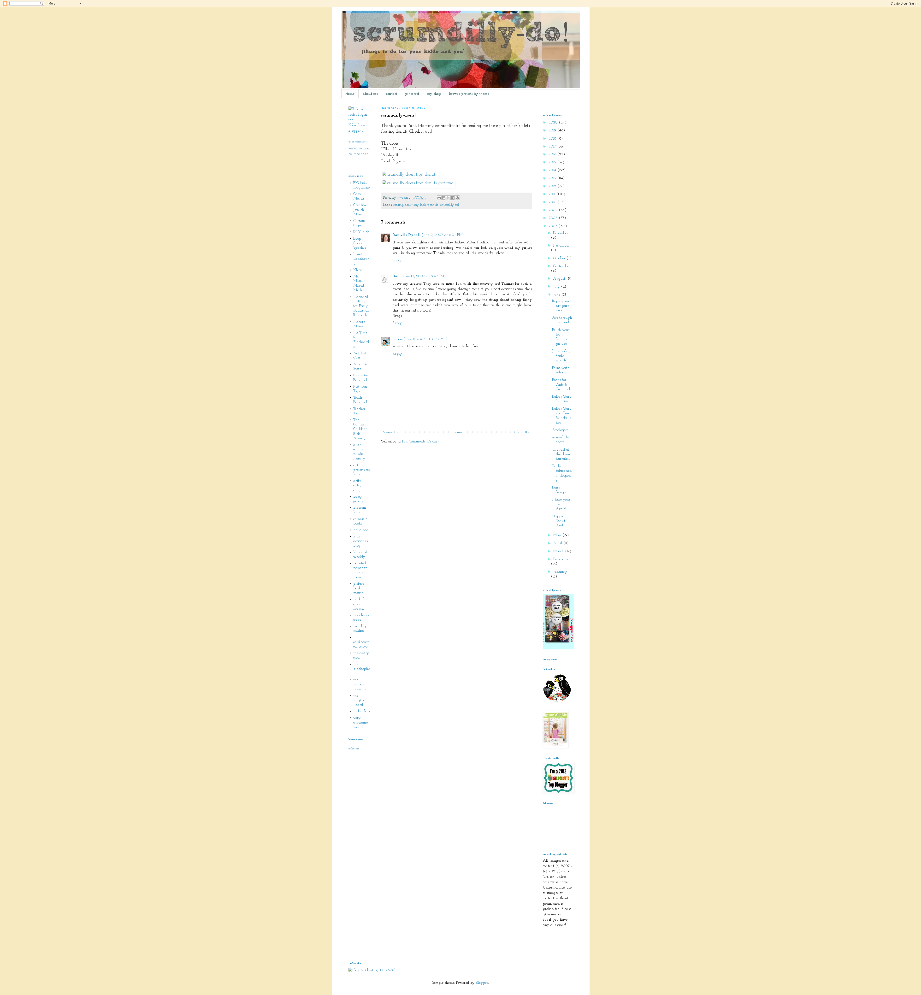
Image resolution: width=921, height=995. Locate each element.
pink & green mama (359, 603)
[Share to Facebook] (452, 197)
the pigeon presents (359, 684)
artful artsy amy (358, 485)
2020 (554, 122)
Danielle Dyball (407, 235)
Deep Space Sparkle (359, 243)
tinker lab (361, 711)
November (561, 245)
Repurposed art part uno (561, 305)
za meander (358, 154)
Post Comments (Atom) (420, 441)
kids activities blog (360, 541)
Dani (397, 276)
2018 (553, 139)
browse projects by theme (469, 94)
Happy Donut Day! (558, 520)
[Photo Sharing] (410, 174)
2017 (553, 146)
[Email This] (439, 197)
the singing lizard (359, 700)
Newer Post (391, 432)
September (561, 266)
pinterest (412, 94)
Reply (397, 260)
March (559, 551)
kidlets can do (429, 205)
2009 (554, 210)
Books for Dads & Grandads (561, 384)
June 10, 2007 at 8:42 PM (423, 276)
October (560, 258)
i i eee (398, 339)
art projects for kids (361, 469)
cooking (398, 205)
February (560, 559)
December (560, 233)
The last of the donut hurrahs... (561, 454)
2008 (554, 218)
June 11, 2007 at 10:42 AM (425, 339)
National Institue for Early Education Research (361, 306)
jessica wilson (359, 148)
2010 (553, 202)
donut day (412, 205)
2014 (553, 170)
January (560, 572)
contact (391, 94)
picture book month (358, 588)
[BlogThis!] (443, 197)
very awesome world (360, 722)
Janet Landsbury (361, 258)
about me (370, 94)
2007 (554, 226)
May (557, 535)
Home (349, 94)
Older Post (522, 432)
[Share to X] (448, 197)
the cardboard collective (361, 642)
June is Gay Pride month (561, 355)
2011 (552, 194)
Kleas (357, 270)
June (557, 295)
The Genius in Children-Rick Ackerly (361, 429)
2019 (553, 130)
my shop (434, 94)
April (558, 543)
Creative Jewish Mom (360, 209)
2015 (553, 162)
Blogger (482, 983)
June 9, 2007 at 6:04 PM (442, 235)
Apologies (560, 430)
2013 (553, 178)
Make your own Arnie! (561, 504)
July (557, 286)
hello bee (360, 530)
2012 (553, 186)
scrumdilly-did (449, 205)
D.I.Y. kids (361, 232)
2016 (553, 154)
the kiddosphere (361, 668)
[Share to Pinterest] (457, 197)
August (559, 279)
